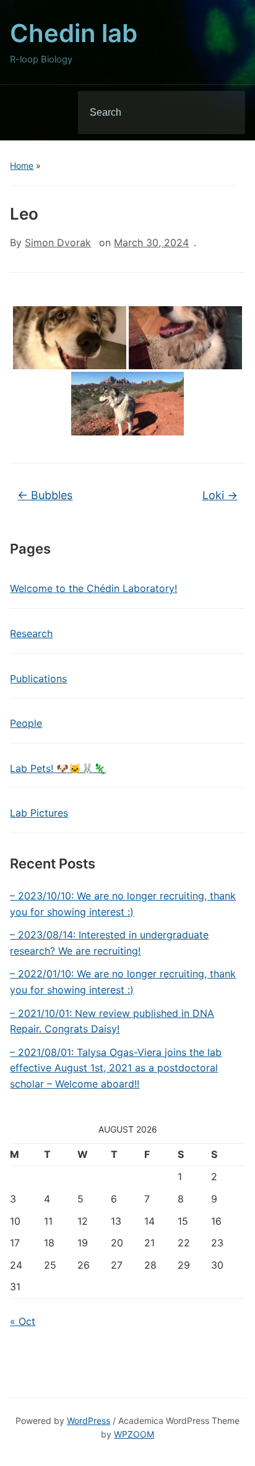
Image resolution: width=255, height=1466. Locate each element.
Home (21, 165)
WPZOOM (134, 1434)
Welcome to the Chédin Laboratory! (93, 588)
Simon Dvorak (58, 242)
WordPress (88, 1420)
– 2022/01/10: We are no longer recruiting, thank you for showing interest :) (123, 981)
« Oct (22, 1321)
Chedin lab (73, 33)
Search (225, 112)
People (26, 723)
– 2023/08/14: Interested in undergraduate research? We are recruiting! (109, 942)
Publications (38, 678)
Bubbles (44, 495)
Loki (220, 495)
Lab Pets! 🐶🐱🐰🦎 (58, 768)
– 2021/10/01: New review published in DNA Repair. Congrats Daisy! (112, 1021)
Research (31, 633)
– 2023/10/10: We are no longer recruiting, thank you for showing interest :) (123, 903)
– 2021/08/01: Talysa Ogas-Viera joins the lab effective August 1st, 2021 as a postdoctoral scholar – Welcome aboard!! (116, 1068)
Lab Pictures (39, 813)
